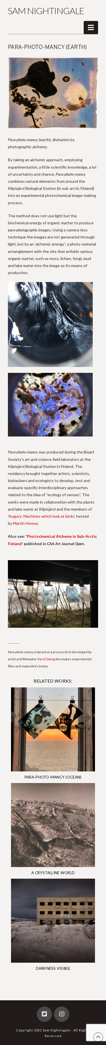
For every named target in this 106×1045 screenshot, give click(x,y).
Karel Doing (46, 659)
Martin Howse (25, 523)
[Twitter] (44, 1014)
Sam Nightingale (46, 10)
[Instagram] (61, 1014)
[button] (91, 27)
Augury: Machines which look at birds (41, 516)
